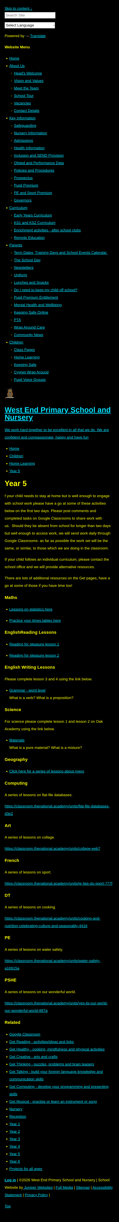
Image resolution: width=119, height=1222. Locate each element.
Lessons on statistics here (30, 609)
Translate (38, 36)
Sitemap (83, 1187)
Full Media (64, 1187)
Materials (17, 740)
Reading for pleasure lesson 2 (34, 655)
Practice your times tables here (35, 620)
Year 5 (14, 471)
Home (14, 448)
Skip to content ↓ (18, 8)
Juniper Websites (38, 1187)
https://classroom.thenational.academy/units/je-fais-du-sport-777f (58, 883)
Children (16, 456)
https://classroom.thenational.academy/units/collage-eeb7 (52, 848)
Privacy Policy (36, 1195)
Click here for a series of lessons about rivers (46, 771)
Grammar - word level (27, 690)
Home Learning (22, 463)
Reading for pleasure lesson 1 (34, 644)
